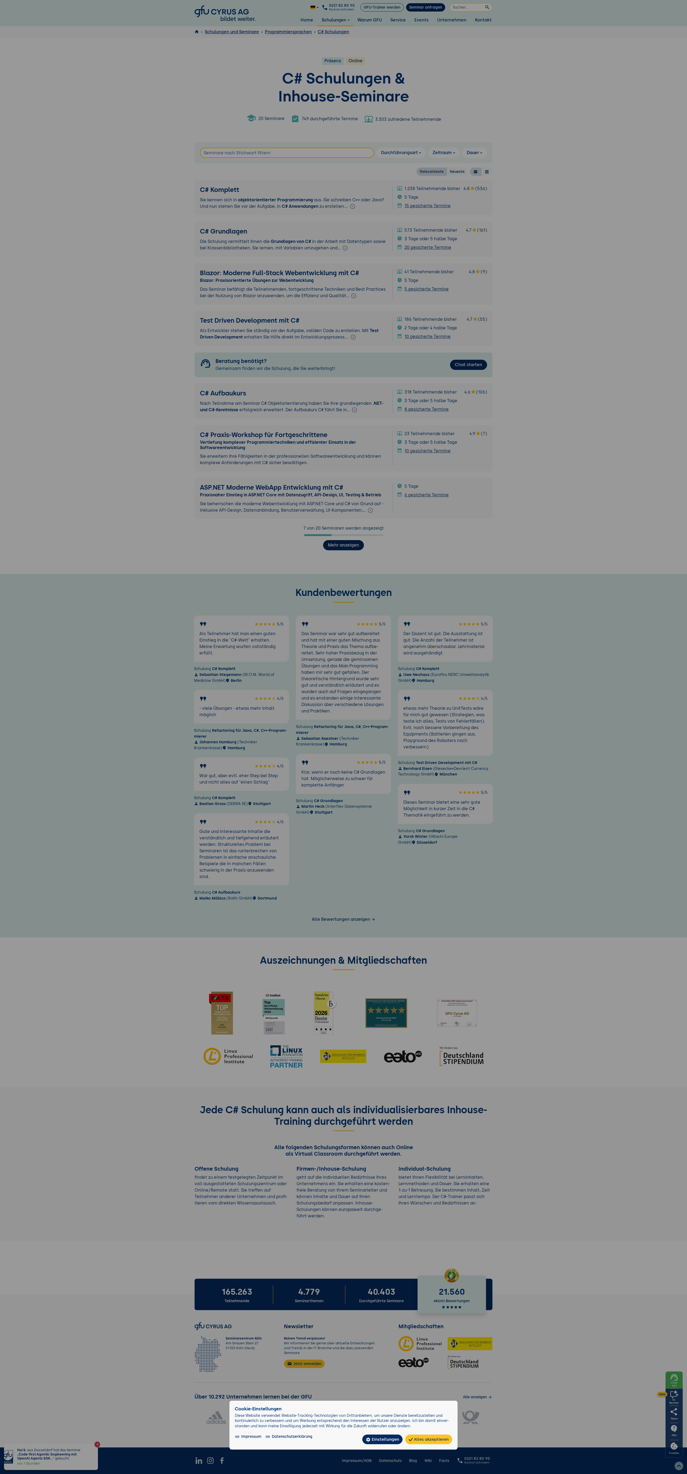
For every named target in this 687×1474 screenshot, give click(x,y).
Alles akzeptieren (431, 1439)
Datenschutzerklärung (292, 1436)
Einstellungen (385, 1439)
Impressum (251, 1436)
